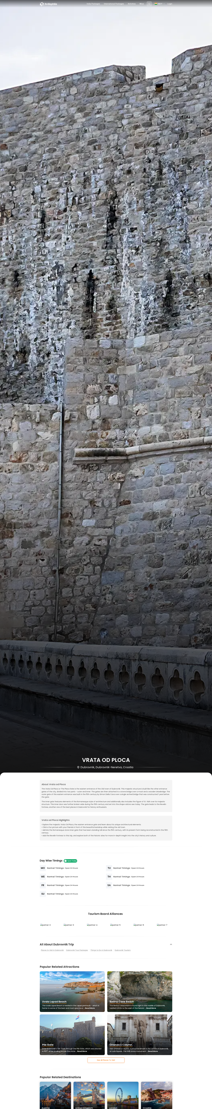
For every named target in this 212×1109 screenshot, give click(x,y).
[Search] (149, 3)
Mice (142, 4)
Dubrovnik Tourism (123, 950)
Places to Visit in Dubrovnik (52, 950)
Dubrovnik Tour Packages (77, 950)
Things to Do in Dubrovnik (101, 950)
